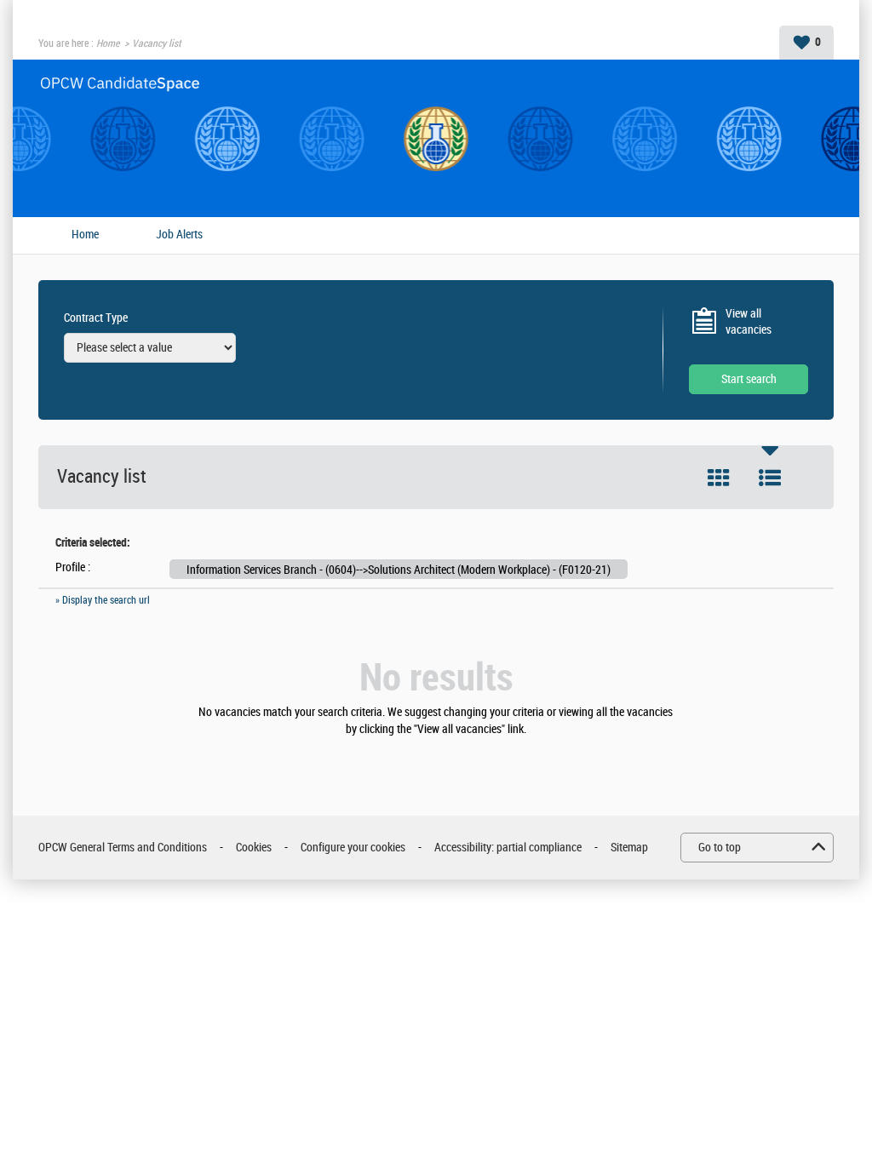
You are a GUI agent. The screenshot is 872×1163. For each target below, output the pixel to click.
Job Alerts (179, 235)
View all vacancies (749, 322)
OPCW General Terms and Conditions (122, 847)
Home (107, 43)
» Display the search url (102, 600)
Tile (718, 477)
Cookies (254, 847)
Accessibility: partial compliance (508, 847)
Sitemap (629, 847)
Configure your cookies (353, 847)
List (770, 477)
